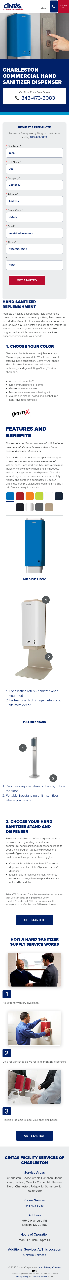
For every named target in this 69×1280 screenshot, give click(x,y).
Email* (11, 226)
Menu (45, 8)
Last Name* (14, 162)
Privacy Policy (22, 1276)
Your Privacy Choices (50, 1267)
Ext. (8, 258)
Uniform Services (34, 1255)
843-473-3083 (38, 98)
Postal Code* (15, 210)
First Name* (14, 146)
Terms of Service (39, 1276)
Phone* (12, 242)
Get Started (27, 280)
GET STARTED (34, 920)
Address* (13, 194)
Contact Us (63, 6)
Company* (14, 178)
